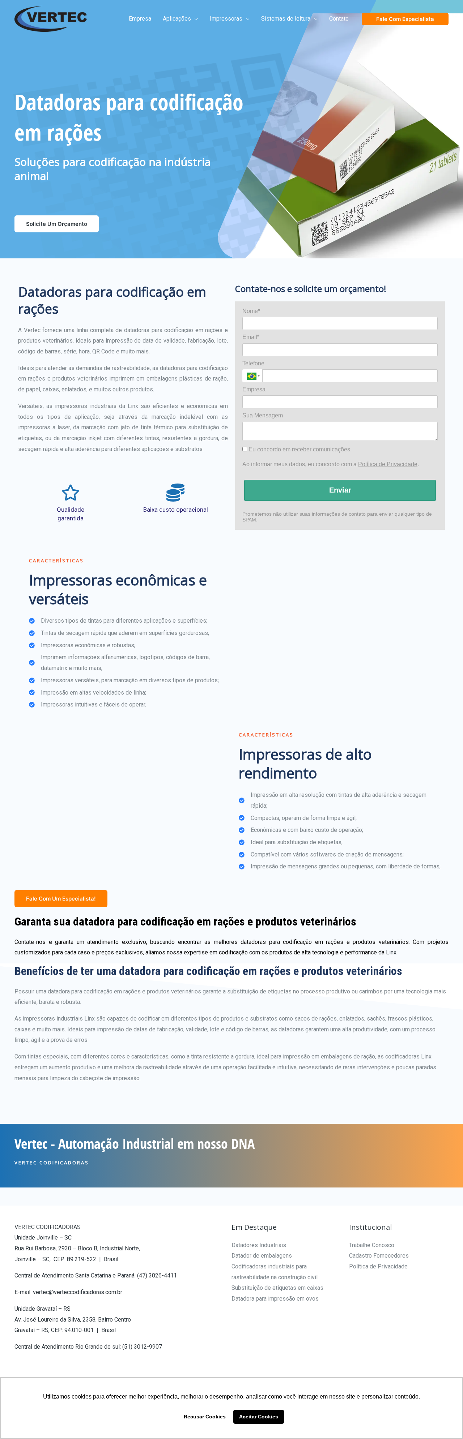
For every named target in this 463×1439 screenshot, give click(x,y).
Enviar (340, 490)
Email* (250, 337)
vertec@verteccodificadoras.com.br (77, 1292)
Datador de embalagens (262, 1255)
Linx (391, 952)
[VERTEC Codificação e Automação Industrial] (50, 18)
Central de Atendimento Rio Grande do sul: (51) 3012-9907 (88, 1346)
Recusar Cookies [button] (205, 1416)
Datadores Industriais (259, 1245)
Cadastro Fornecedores (379, 1255)
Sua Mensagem (262, 415)
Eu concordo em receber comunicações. (299, 449)
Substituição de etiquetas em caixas (277, 1287)
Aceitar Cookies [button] (258, 1416)
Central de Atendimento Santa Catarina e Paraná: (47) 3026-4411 (95, 1275)
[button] (194, 18)
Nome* (251, 311)
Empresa (254, 389)
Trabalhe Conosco (371, 1245)
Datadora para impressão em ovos (275, 1298)
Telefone (253, 363)
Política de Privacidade (387, 464)
